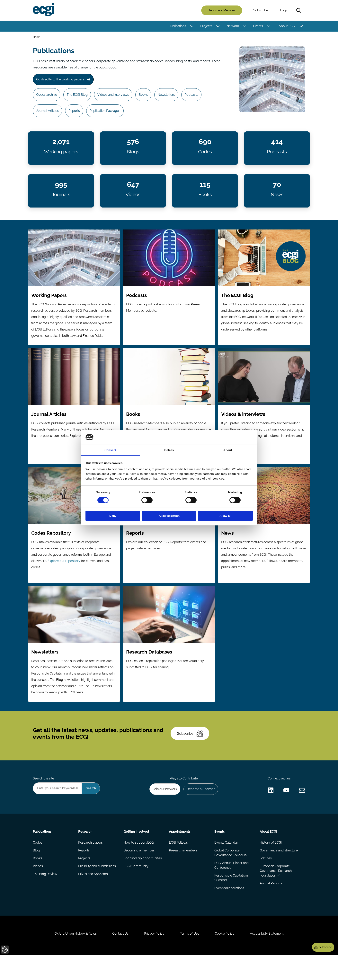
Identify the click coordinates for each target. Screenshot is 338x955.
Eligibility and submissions (97, 866)
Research (85, 831)
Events (258, 26)
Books (143, 95)
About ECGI (287, 26)
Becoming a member (139, 850)
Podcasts (191, 95)
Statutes (266, 858)
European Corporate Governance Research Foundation (276, 870)
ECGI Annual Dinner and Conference (231, 865)
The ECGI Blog (77, 95)
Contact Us (120, 933)
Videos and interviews (113, 95)
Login (284, 10)
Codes (37, 842)
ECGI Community (136, 866)
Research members (183, 850)
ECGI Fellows (178, 842)
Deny (112, 515)
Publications (177, 26)
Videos (38, 866)
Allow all (225, 515)
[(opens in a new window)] (271, 790)
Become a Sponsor (201, 789)
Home (36, 37)
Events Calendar (226, 842)
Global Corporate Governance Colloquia (230, 852)
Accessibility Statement (266, 933)
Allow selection (169, 515)
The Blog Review (45, 874)
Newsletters (166, 95)
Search (299, 10)
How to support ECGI (139, 842)
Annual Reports (271, 883)
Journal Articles (47, 111)
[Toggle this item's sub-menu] (191, 26)
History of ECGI (271, 842)
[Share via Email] (302, 790)
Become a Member (222, 10)
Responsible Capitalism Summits (231, 878)
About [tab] (227, 450)
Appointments (180, 831)
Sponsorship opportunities (143, 858)
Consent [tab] (110, 450)
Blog (36, 850)
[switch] (147, 500)
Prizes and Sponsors (93, 874)
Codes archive (46, 95)
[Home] (43, 9)
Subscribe (260, 10)
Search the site (43, 778)
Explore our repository (64, 561)
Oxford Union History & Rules (76, 933)
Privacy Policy (154, 933)
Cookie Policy (224, 933)
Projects (206, 26)
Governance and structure (279, 850)
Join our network (165, 789)
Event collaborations (229, 888)
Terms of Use (189, 933)
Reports (74, 111)
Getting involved (136, 831)
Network (233, 26)
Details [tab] (169, 450)
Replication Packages (105, 111)
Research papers (90, 842)
